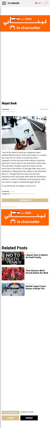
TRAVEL (32, 194)
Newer (29, 418)
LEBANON (13, 194)
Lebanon (44, 109)
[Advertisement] (25, 73)
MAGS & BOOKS (23, 194)
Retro (23, 10)
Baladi (32, 10)
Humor (15, 10)
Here (33, 186)
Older (10, 418)
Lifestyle (5, 10)
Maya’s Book (9, 103)
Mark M (12, 109)
